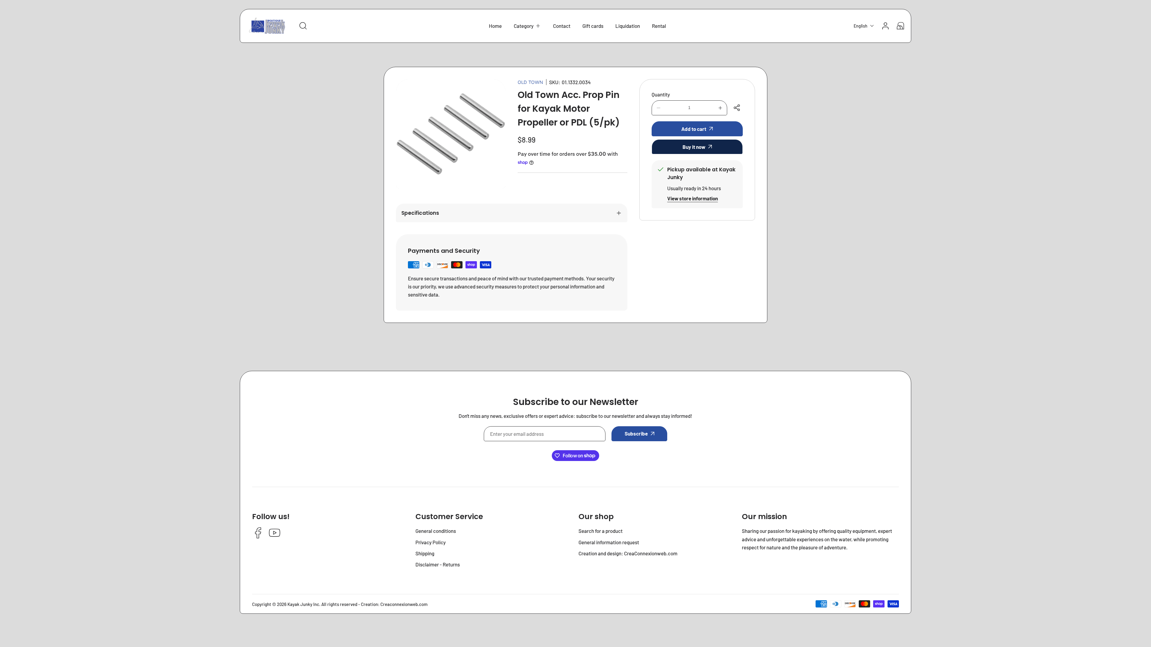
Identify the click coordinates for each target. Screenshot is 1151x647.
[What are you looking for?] (303, 25)
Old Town (530, 82)
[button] (527, 25)
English (860, 25)
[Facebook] (258, 533)
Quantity (661, 94)
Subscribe (636, 433)
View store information (692, 198)
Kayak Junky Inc (303, 604)
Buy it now (694, 147)
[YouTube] (275, 533)
